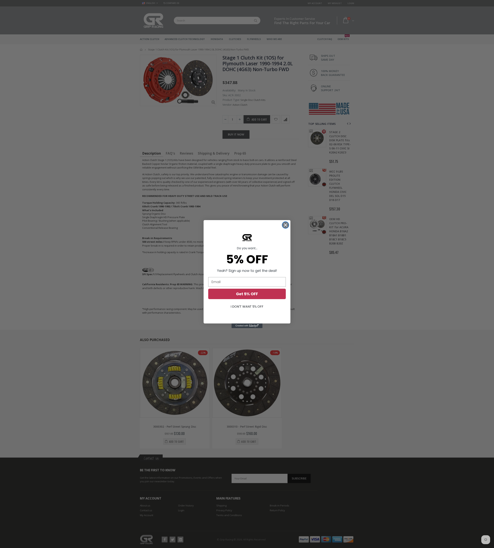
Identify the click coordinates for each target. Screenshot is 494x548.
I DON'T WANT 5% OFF (247, 306)
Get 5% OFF (247, 294)
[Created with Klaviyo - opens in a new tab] (247, 325)
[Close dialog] (285, 225)
